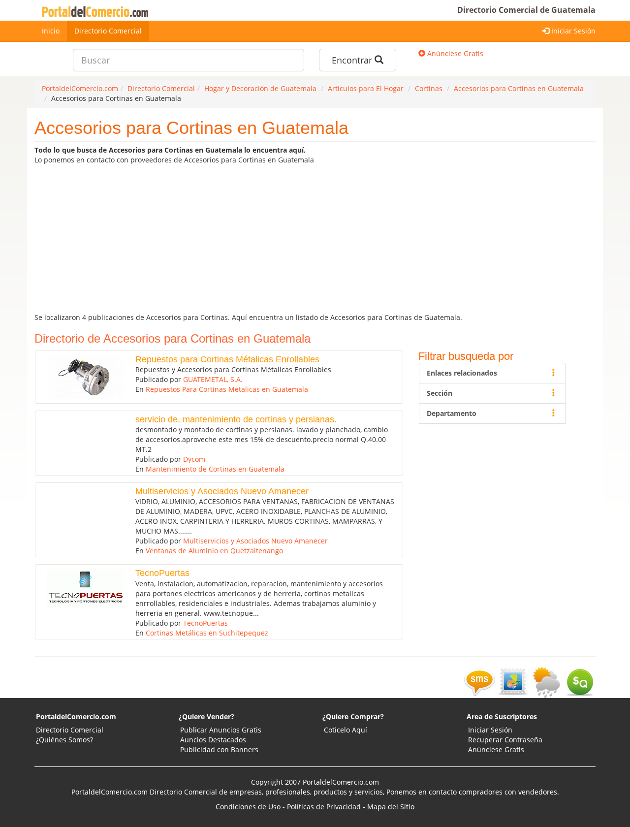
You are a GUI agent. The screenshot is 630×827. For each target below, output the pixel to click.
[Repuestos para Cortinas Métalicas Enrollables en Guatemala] (82, 377)
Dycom (194, 459)
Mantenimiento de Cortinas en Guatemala (215, 469)
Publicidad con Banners (219, 749)
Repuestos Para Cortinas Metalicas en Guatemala (227, 389)
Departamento (451, 413)
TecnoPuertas (162, 573)
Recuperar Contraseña (505, 739)
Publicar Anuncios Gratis (220, 729)
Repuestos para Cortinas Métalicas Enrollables (227, 359)
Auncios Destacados (213, 739)
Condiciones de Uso (248, 806)
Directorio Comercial (108, 30)
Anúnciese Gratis (454, 53)
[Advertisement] (315, 239)
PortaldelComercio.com (76, 716)
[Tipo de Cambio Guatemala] (580, 681)
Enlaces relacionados (462, 373)
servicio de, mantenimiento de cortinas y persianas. (236, 419)
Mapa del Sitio (390, 806)
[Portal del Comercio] (97, 10)
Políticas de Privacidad (324, 806)
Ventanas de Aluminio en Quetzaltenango (214, 550)
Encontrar (353, 60)
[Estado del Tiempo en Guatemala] (546, 681)
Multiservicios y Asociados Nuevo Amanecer (222, 491)
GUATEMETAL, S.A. (213, 379)
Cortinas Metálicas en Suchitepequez (207, 632)
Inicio (51, 30)
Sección (439, 393)
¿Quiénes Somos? (64, 739)
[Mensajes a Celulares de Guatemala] (479, 681)
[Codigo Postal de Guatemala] (513, 681)
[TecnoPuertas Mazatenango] (82, 588)
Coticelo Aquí (345, 729)
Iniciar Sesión (572, 30)
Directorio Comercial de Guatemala (526, 9)
